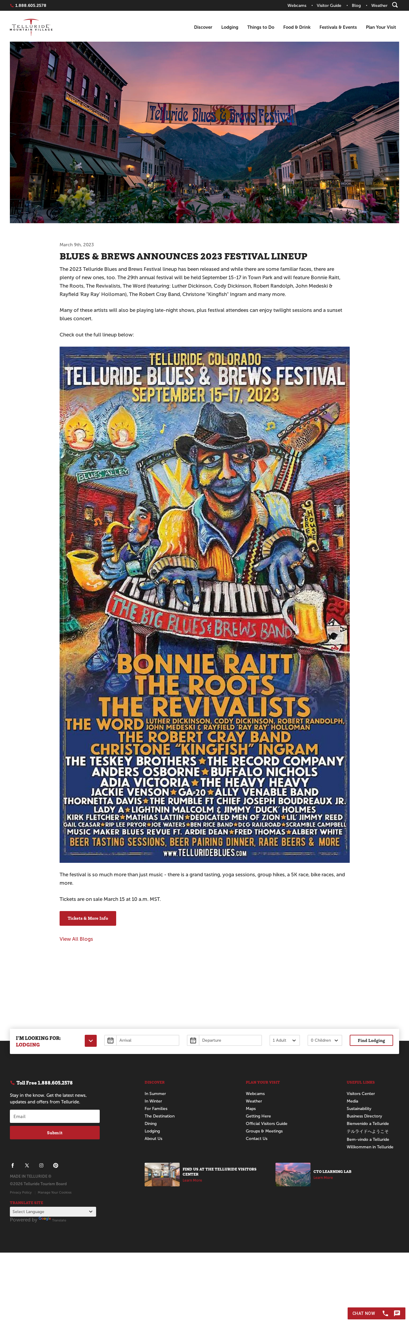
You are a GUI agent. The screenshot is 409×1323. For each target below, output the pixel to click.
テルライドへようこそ (368, 1131)
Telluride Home (31, 27)
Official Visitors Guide (266, 1123)
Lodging (229, 27)
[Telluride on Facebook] (12, 1165)
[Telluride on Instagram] (41, 1165)
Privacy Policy (21, 1192)
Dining (151, 1123)
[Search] (395, 5)
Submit (55, 1132)
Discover (203, 27)
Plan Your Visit (381, 27)
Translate (59, 1220)
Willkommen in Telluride (370, 1147)
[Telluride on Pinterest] (55, 1165)
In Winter (153, 1101)
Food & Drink (296, 27)
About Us (153, 1138)
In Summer (155, 1093)
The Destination (160, 1116)
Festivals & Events (338, 27)
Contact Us (256, 1138)
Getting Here (258, 1116)
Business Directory (364, 1116)
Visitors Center (361, 1093)
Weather (254, 1101)
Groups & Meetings (264, 1131)
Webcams (255, 1093)
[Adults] (284, 1040)
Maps (251, 1108)
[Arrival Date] (141, 1040)
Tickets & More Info (88, 918)
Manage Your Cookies (55, 1192)
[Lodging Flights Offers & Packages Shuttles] (91, 1041)
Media (352, 1101)
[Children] (324, 1040)
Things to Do (260, 27)
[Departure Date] (224, 1040)
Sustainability (359, 1108)
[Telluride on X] (27, 1165)
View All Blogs (76, 939)
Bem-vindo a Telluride (368, 1139)
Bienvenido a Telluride (368, 1123)
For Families (156, 1108)
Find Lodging (371, 1040)
